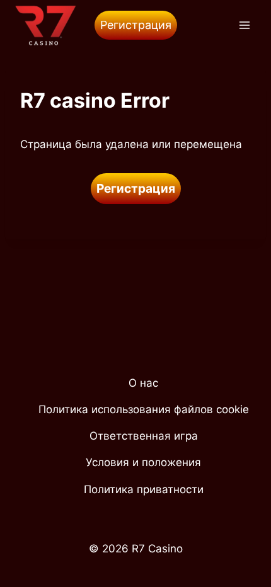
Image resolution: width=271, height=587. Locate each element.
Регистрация (135, 24)
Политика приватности (144, 489)
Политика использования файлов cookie (143, 409)
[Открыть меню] (244, 25)
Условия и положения (143, 462)
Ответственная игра (143, 436)
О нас (143, 383)
